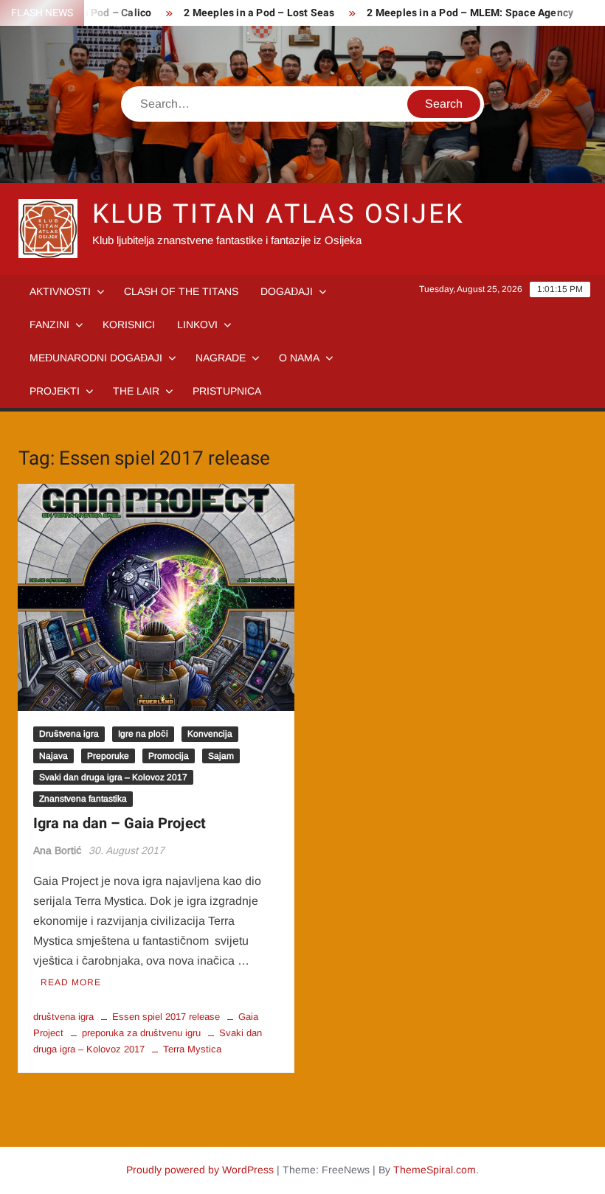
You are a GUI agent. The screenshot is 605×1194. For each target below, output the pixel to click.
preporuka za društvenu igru (141, 1032)
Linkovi (197, 324)
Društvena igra (69, 734)
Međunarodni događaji (96, 358)
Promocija (168, 756)
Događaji (286, 291)
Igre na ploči (143, 734)
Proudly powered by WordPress (200, 1170)
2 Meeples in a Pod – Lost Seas (259, 13)
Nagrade (221, 358)
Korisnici (129, 324)
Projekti (55, 391)
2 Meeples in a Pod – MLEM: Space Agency (470, 13)
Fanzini (49, 324)
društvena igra (63, 1016)
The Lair (136, 391)
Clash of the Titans (181, 291)
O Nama (299, 358)
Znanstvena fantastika (83, 799)
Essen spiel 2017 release (166, 1016)
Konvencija (209, 734)
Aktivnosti (60, 291)
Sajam (221, 756)
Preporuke (108, 756)
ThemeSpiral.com (434, 1170)
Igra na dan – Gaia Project (119, 823)
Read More (71, 982)
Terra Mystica (192, 1049)
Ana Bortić (57, 850)
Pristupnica (227, 391)
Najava (53, 756)
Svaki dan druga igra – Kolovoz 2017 (113, 777)
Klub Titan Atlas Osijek (278, 214)
